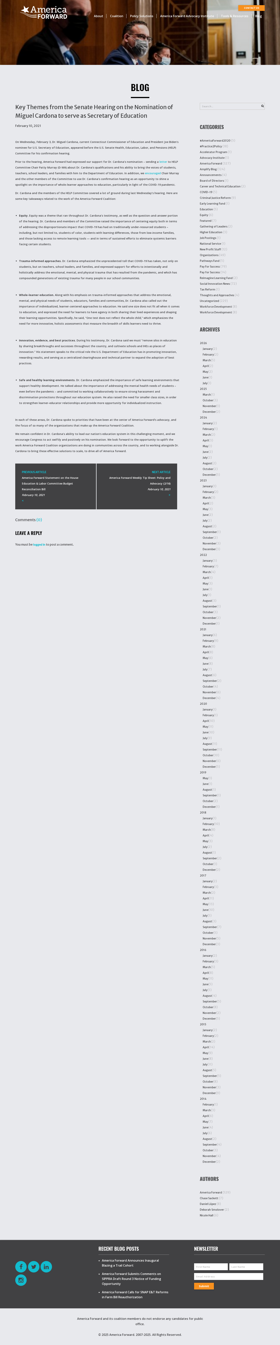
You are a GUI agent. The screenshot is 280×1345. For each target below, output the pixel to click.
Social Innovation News (215, 283)
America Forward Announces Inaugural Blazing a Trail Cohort (130, 1263)
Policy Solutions (141, 16)
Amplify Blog (208, 169)
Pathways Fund (209, 261)
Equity (204, 215)
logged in (39, 544)
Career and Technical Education (220, 186)
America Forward (211, 163)
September (210, 532)
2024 (203, 417)
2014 (203, 1099)
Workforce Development (216, 306)
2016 (203, 950)
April (206, 366)
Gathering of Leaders (213, 226)
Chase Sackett (209, 1198)
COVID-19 (206, 192)
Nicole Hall (206, 1215)
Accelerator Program (213, 152)
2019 (203, 772)
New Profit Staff (210, 249)
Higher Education (211, 232)
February (208, 354)
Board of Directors (212, 180)
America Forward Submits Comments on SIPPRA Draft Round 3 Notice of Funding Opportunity (131, 1279)
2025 (203, 389)
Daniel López (208, 1204)
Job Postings (208, 238)
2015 (203, 1024)
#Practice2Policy (211, 146)
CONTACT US (251, 8)
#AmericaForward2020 (215, 140)
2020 (203, 704)
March (207, 360)
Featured (205, 221)
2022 (203, 555)
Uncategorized (209, 301)
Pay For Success (210, 266)
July (205, 383)
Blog (258, 16)
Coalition (116, 16)
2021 (203, 629)
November (209, 406)
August (207, 463)
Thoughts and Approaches (217, 295)
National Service (210, 243)
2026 (203, 343)
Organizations (209, 255)
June (205, 377)
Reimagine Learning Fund (216, 278)
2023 (203, 480)
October (208, 400)
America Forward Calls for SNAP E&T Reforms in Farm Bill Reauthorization (135, 1294)
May (205, 371)
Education (206, 209)
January (208, 349)
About (98, 16)
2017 (203, 875)
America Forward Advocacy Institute (187, 16)
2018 (203, 812)
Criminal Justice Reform (215, 198)
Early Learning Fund (212, 203)
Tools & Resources (234, 16)
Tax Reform (207, 289)
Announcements (211, 175)
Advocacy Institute (212, 158)
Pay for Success (210, 272)
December (209, 412)
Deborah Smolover (212, 1209)
